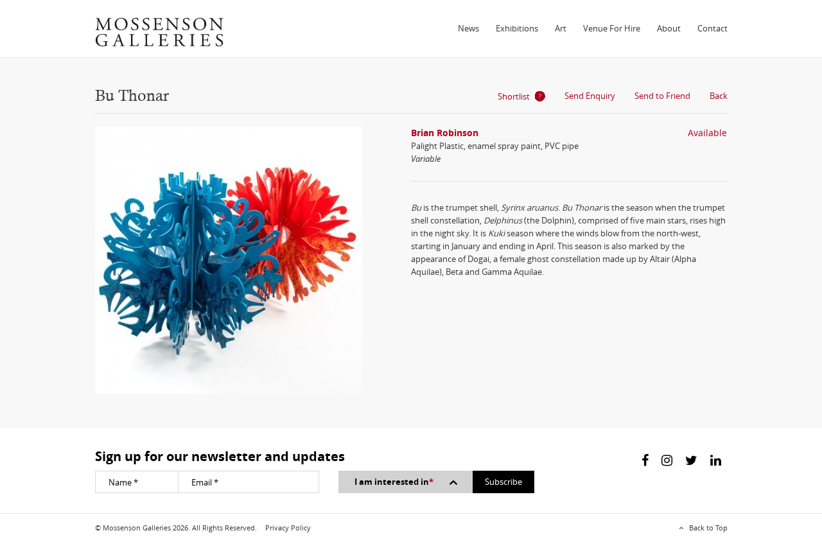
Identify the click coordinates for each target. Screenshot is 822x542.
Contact (712, 28)
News (468, 28)
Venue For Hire (611, 28)
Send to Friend (662, 95)
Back (719, 95)
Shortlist (514, 96)
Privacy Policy (288, 527)
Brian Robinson (444, 133)
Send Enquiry (589, 95)
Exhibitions (517, 28)
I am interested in (393, 481)
